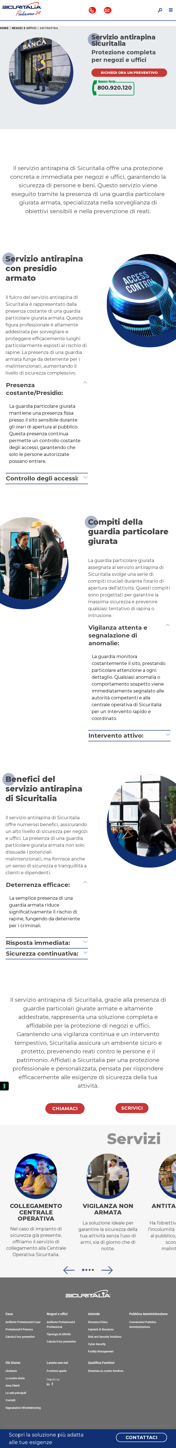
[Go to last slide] (69, 1270)
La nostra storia (15, 1378)
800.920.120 (114, 87)
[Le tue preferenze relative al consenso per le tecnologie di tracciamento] (4, 1086)
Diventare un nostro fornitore (105, 1371)
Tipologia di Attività (59, 1334)
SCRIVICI (132, 1108)
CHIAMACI (65, 1108)
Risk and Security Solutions (104, 1336)
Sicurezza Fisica (97, 1322)
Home (4, 28)
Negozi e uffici (24, 28)
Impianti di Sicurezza (100, 1329)
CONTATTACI (141, 1437)
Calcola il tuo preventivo (20, 1336)
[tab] (83, 1270)
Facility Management (100, 1351)
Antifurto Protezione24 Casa (23, 1322)
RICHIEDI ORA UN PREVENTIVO (129, 72)
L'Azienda (11, 1371)
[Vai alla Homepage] (21, 9)
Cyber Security (97, 1344)
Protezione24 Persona (19, 1329)
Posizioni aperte (56, 1371)
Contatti (10, 1400)
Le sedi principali (16, 1393)
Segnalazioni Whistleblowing (23, 1407)
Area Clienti (12, 1385)
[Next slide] (107, 1270)
